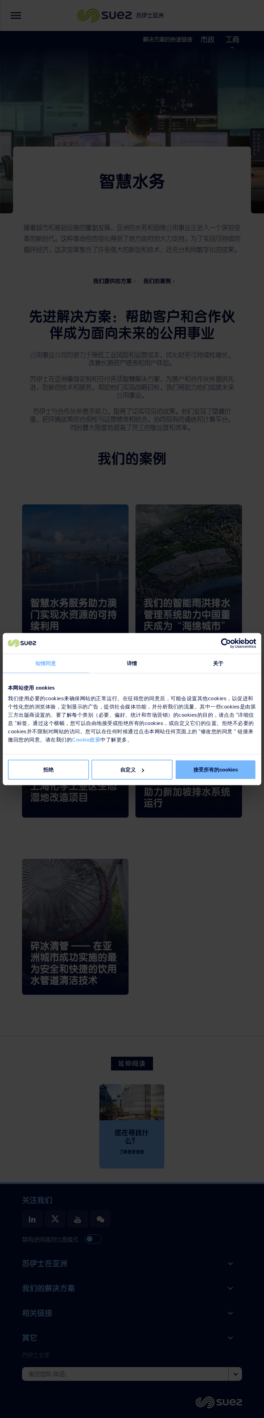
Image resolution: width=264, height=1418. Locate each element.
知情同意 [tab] (45, 663)
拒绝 (48, 769)
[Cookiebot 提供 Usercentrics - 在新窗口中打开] (226, 643)
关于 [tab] (218, 663)
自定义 (128, 769)
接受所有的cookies (216, 769)
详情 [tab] (132, 663)
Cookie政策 (86, 740)
